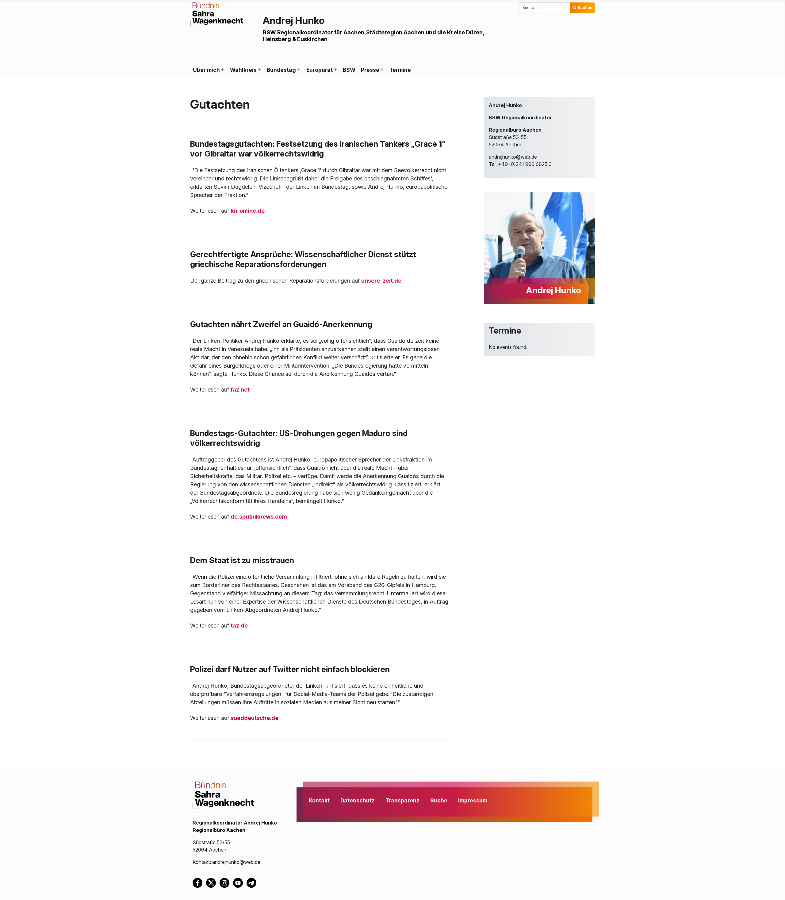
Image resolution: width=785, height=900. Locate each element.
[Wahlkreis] (259, 70)
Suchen (584, 7)
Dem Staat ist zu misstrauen (242, 560)
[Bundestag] (298, 70)
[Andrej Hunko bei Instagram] (226, 882)
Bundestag (281, 70)
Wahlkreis (243, 70)
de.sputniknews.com (259, 516)
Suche (438, 800)
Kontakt (319, 800)
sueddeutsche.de (254, 718)
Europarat (319, 70)
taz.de (239, 625)
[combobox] (544, 7)
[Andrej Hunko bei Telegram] (253, 882)
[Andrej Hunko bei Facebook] (199, 882)
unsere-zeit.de (381, 280)
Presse (370, 70)
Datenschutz (357, 800)
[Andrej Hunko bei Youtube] (240, 882)
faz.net (240, 389)
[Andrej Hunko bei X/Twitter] (213, 882)
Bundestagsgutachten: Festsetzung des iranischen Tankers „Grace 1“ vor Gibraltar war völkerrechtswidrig (318, 148)
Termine (400, 70)
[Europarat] (335, 70)
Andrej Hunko (294, 20)
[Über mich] (222, 70)
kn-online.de (248, 210)
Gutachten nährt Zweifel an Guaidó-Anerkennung (281, 324)
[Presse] (381, 70)
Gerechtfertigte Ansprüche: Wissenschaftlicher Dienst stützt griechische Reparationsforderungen (303, 259)
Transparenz (402, 800)
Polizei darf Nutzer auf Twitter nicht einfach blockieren (290, 669)
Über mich (206, 70)
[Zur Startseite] (216, 14)
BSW (349, 70)
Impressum (472, 800)
